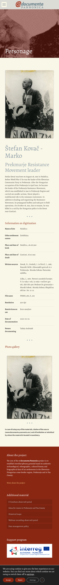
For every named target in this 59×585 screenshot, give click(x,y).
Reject (20, 580)
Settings (33, 580)
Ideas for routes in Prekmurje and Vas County (26, 508)
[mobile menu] (4, 4)
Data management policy (18, 526)
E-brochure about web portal (20, 502)
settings (30, 574)
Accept (8, 580)
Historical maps (14, 514)
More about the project (16, 483)
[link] (29, 551)
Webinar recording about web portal (23, 520)
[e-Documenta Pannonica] (29, 4)
